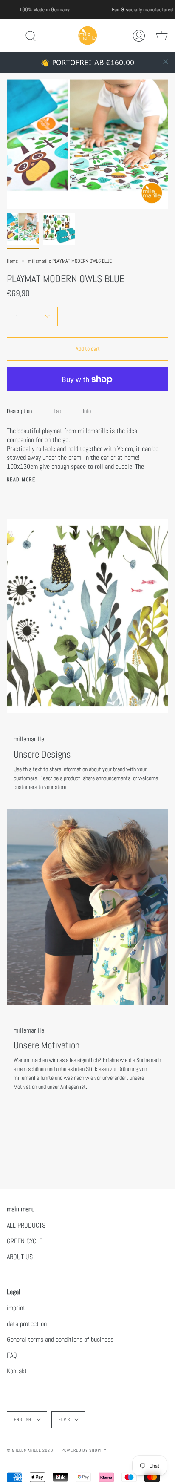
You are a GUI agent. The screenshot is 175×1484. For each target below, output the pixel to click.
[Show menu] (13, 35)
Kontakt (17, 1370)
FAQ (12, 1355)
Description (19, 411)
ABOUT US (20, 1256)
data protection (27, 1323)
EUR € (65, 1419)
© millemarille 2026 (30, 1450)
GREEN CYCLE (24, 1241)
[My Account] (139, 35)
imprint (16, 1307)
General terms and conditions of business (60, 1339)
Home (12, 261)
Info (87, 411)
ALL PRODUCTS (26, 1225)
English (23, 1419)
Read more (21, 479)
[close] (165, 61)
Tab (57, 411)
